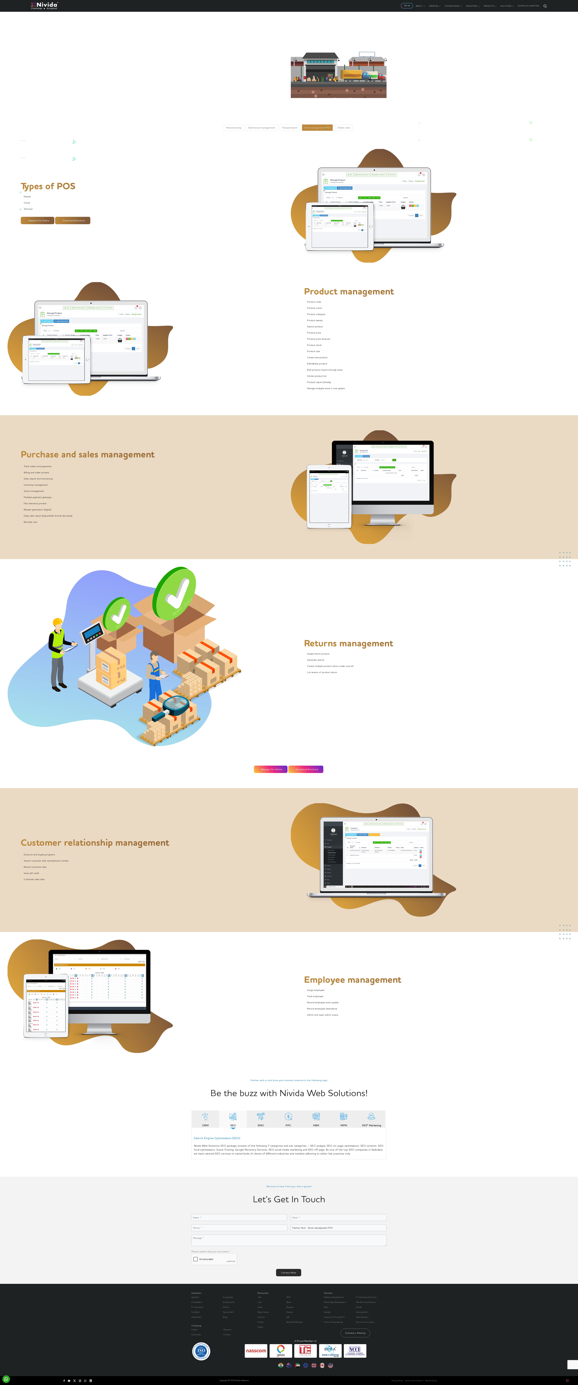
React (288, 1302)
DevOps (327, 1312)
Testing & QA (361, 1312)
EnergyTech (228, 1297)
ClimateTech (196, 1302)
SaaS (326, 1307)
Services (433, 6)
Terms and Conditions (414, 1380)
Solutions (506, 6)
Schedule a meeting (528, 6)
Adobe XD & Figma (294, 1322)
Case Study (196, 1334)
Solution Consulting (365, 1322)
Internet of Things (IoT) (334, 1317)
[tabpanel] (289, 1144)
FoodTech (195, 1312)
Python (289, 1312)
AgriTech (195, 1297)
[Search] (545, 6)
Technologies (451, 6)
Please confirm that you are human (210, 1251)
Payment (228, 1329)
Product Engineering (333, 1322)
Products (489, 6)
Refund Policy (431, 1380)
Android (261, 1317)
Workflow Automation (366, 1302)
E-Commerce (197, 1307)
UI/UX (359, 1307)
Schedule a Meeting (355, 1332)
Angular (290, 1307)
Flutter (261, 1322)
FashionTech (228, 1312)
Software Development (334, 1297)
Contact (227, 1334)
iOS (287, 1317)
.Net (259, 1297)
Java (260, 1302)
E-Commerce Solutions (366, 1297)
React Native (263, 1312)
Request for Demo (38, 220)
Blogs (225, 1317)
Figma (260, 1327)
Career (194, 1329)
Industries (471, 6)
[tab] (205, 1121)
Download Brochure (74, 220)
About (419, 6)
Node (260, 1307)
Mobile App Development (335, 1302)
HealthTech (196, 1317)
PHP (288, 1297)
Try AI (407, 6)
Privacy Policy (397, 1380)
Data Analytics (362, 1317)
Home (199, 109)
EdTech (226, 1307)
